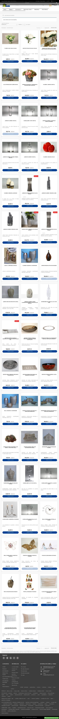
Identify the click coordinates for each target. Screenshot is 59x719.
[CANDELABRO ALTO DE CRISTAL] (29, 473)
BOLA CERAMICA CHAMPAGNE (10, 410)
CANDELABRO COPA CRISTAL (30, 120)
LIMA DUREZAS (30, 705)
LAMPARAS (10, 693)
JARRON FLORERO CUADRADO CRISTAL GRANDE (49, 121)
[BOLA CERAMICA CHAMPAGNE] (10, 401)
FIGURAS (3, 694)
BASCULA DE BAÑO (15, 705)
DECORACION (18, 9)
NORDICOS (38, 687)
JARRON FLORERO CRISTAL (10, 120)
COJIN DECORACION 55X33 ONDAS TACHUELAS (49, 592)
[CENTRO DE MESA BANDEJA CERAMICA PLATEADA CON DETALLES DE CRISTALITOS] (10, 328)
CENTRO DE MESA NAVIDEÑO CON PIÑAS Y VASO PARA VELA (10, 447)
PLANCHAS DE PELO (23, 705)
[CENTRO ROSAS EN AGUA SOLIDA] (29, 39)
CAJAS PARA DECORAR (18, 694)
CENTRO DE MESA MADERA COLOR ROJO (49, 375)
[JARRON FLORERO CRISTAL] (10, 111)
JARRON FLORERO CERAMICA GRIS (10, 229)
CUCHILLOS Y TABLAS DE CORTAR (20, 698)
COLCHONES (44, 687)
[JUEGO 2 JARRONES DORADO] (10, 256)
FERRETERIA (36, 9)
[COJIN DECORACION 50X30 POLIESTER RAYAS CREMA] (29, 618)
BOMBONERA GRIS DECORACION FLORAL (49, 447)
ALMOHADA (26, 687)
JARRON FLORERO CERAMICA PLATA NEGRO (30, 193)
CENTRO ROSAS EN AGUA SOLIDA (30, 48)
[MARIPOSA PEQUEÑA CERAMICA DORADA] (29, 546)
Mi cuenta (23, 663)
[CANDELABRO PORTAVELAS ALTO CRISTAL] (29, 510)
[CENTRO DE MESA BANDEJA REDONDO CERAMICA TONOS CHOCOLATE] (29, 328)
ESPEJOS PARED (27, 694)
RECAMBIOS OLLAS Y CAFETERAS (14, 709)
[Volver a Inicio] (3, 15)
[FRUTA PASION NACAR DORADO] (10, 582)
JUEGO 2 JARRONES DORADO (10, 265)
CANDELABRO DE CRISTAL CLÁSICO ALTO (49, 483)
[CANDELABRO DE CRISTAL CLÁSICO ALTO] (48, 473)
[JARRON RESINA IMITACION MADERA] (48, 256)
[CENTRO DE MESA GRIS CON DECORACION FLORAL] (29, 437)
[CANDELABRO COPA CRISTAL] (29, 111)
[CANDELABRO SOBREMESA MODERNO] (10, 510)
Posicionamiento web (30, 717)
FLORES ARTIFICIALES (51, 693)
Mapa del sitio (14, 685)
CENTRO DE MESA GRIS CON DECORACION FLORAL (30, 447)
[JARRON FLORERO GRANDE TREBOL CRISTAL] (10, 147)
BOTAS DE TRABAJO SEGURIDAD (45, 709)
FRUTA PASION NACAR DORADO (10, 591)
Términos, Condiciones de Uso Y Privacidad (15, 682)
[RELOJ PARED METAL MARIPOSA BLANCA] (10, 546)
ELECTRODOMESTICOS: (7, 702)
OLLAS (12, 698)
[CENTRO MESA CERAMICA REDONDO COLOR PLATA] (10, 365)
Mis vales (23, 675)
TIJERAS (52, 698)
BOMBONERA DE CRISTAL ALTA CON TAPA (49, 302)
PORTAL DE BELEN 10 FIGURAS (29, 591)
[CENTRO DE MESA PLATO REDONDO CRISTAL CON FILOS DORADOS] (48, 328)
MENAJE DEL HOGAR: (6, 698)
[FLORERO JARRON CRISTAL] (48, 75)
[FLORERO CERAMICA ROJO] (48, 147)
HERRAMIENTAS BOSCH (22, 707)
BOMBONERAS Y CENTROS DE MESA (25, 693)
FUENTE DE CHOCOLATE (39, 705)
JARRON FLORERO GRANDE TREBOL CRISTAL (10, 157)
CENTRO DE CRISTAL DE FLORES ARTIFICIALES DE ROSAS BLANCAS (49, 48)
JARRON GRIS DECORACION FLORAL (10, 301)
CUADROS (11, 694)
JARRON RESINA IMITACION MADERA (49, 265)
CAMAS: (21, 687)
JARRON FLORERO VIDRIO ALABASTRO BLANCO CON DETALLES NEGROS (30, 302)
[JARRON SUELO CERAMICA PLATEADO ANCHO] (29, 220)
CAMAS (4, 9)
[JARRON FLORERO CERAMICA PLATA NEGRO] (29, 183)
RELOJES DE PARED (43, 693)
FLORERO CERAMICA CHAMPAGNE (30, 265)
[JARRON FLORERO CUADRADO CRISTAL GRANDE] (48, 111)
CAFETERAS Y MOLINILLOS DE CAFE (18, 702)
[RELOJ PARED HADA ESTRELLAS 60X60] (48, 510)
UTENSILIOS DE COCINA (45, 698)
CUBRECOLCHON (32, 687)
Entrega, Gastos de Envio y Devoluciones (15, 674)
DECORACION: (5, 693)
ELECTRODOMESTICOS (7, 676)
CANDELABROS (35, 693)
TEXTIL (7, 694)
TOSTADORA (42, 702)
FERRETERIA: (4, 707)
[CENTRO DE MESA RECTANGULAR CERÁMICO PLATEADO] (29, 365)
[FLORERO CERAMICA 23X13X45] (10, 183)
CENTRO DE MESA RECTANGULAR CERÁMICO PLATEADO (30, 375)
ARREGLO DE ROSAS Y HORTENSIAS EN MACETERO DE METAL (29, 85)
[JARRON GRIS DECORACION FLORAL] (10, 292)
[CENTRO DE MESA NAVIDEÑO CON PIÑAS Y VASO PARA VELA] (10, 437)
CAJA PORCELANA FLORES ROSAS (10, 84)
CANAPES (49, 687)
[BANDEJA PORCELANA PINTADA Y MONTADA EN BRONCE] (29, 401)
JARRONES (15, 693)
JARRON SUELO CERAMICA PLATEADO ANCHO (30, 229)
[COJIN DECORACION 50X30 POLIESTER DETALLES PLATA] (10, 618)
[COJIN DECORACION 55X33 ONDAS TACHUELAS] (48, 582)
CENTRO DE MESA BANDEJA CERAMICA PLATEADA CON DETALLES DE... (11, 339)
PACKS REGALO (45, 9)
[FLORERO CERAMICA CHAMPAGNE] (29, 256)
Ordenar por (4, 24)
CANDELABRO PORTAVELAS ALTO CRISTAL (30, 519)
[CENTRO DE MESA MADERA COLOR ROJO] (48, 365)
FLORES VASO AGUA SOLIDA (11, 48)
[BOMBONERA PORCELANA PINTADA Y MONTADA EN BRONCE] (48, 401)
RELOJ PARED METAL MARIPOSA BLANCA (10, 556)
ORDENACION (50, 694)
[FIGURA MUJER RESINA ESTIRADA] (48, 546)
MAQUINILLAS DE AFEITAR (6, 705)
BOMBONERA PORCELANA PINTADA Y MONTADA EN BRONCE (49, 411)
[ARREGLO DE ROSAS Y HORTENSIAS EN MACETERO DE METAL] (29, 75)
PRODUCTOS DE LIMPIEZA (25, 709)
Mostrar (20, 24)
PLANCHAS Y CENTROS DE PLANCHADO (32, 702)
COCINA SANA (47, 705)
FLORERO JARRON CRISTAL (49, 84)
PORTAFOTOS (33, 694)
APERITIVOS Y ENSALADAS (6, 700)
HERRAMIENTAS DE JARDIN (39, 707)
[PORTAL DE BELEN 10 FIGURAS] (29, 582)
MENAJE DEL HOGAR (27, 9)
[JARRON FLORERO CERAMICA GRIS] (48, 183)
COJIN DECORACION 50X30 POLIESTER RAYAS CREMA (30, 628)
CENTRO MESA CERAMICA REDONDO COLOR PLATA (10, 375)
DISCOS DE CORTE (30, 707)
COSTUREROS (4, 696)
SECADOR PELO (53, 702)
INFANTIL (9, 696)
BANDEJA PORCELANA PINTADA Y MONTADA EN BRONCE (30, 411)
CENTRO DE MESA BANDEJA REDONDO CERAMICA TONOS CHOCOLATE (30, 339)
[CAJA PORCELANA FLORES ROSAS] (10, 75)
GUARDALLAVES (44, 694)
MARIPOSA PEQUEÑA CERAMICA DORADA (30, 556)
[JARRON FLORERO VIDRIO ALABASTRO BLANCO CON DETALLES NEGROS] (29, 292)
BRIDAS (9, 707)
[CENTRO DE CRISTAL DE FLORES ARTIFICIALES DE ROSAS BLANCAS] (48, 39)
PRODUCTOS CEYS (35, 709)
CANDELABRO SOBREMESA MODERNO (11, 519)
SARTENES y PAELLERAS (35, 698)
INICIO (3, 684)
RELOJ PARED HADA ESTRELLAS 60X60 (49, 519)
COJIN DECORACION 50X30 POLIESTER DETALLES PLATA (10, 628)
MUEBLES (11, 9)
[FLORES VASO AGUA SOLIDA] (10, 39)
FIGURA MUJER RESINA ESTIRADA (49, 555)
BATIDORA (47, 702)
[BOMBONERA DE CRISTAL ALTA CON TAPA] (48, 292)
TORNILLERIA (14, 707)
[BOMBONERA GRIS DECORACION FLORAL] (48, 437)
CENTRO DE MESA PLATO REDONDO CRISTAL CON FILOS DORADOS (49, 338)
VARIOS (38, 694)
